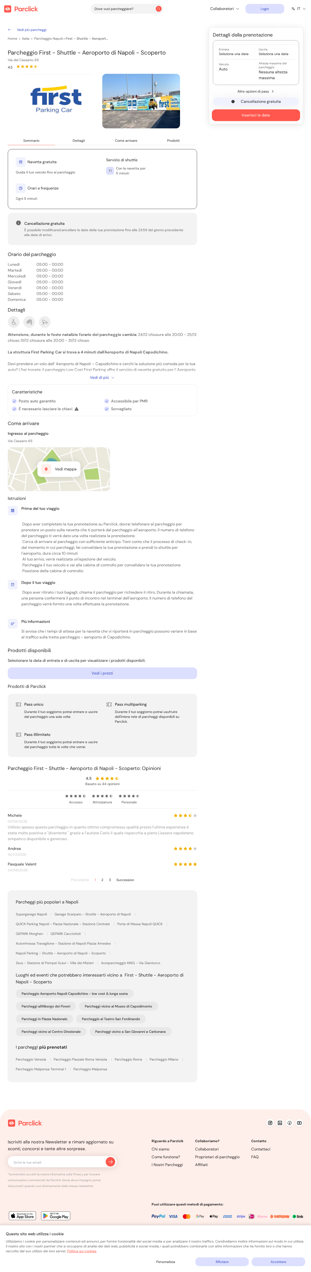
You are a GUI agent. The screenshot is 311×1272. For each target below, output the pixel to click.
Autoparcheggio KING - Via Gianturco (130, 963)
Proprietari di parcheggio (217, 1156)
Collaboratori (207, 1149)
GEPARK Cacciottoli (66, 933)
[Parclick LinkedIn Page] (280, 1123)
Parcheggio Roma (129, 1059)
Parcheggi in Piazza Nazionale (44, 1019)
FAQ (255, 1156)
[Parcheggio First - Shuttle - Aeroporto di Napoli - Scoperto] (56, 101)
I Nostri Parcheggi (167, 1164)
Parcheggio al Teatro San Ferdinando (111, 1019)
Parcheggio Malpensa (90, 1069)
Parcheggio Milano (164, 1059)
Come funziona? (166, 1156)
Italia (25, 38)
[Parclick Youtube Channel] (299, 1123)
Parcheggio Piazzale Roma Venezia (81, 1059)
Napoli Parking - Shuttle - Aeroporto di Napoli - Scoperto (61, 953)
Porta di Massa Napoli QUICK (140, 924)
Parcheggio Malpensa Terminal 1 (41, 1069)
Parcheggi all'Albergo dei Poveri (46, 1006)
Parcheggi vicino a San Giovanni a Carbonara (130, 1031)
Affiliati (201, 1164)
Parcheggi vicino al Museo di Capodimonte (118, 1006)
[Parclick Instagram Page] (270, 1123)
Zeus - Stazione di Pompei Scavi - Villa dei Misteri (55, 963)
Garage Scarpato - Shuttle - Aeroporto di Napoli (93, 914)
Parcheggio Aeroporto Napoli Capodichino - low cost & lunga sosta (75, 993)
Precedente (80, 880)
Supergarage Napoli (32, 914)
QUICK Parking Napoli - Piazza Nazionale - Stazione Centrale (63, 924)
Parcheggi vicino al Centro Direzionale (51, 1031)
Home (12, 38)
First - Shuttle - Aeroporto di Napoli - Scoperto (87, 38)
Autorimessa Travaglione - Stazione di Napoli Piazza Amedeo (64, 943)
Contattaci (260, 1149)
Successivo (125, 880)
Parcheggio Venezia (31, 1059)
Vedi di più (99, 377)
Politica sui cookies (81, 1251)
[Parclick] (21, 9)
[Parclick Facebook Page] (290, 1123)
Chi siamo (160, 1149)
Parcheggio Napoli (48, 38)
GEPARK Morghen (30, 933)
